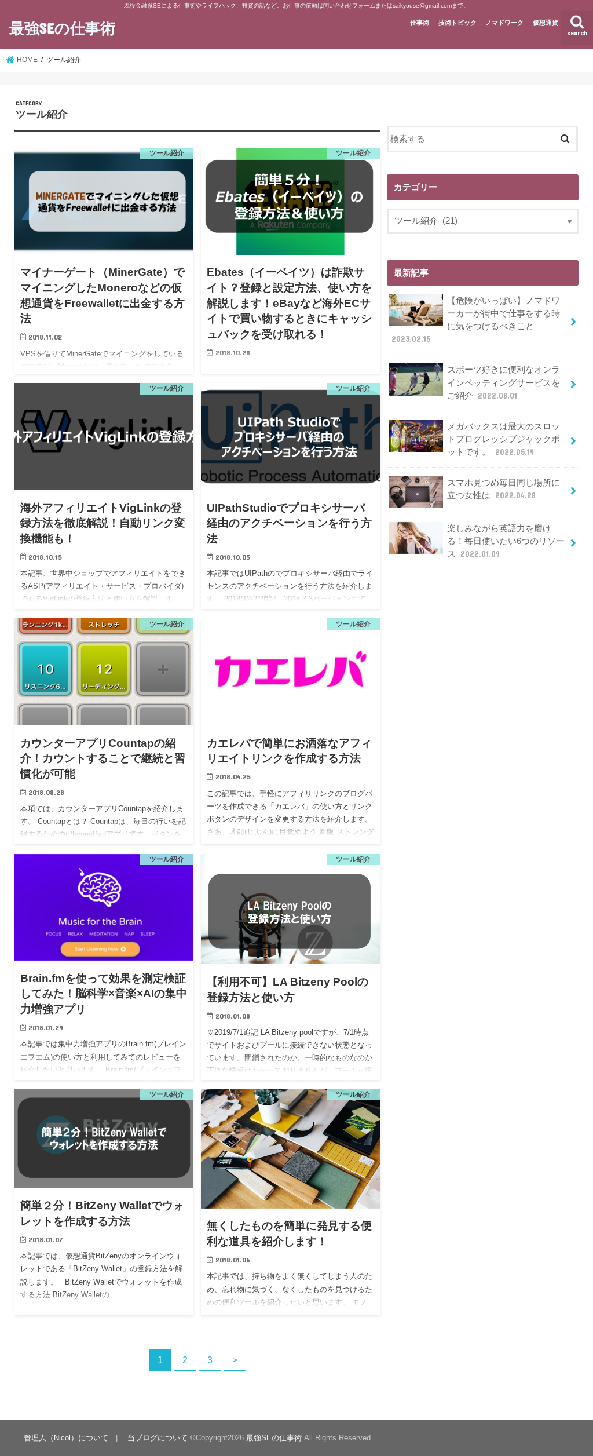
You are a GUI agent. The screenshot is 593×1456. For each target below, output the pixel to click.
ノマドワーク (504, 22)
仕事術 (419, 22)
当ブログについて (157, 1437)
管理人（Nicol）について (66, 1437)
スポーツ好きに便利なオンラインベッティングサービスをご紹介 (503, 382)
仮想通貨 (545, 22)
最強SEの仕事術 (62, 28)
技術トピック (457, 22)
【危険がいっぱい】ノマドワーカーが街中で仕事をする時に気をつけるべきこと (475, 320)
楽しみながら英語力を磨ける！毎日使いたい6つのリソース (506, 541)
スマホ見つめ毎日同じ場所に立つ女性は (503, 489)
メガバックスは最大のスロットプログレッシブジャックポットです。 (503, 439)
